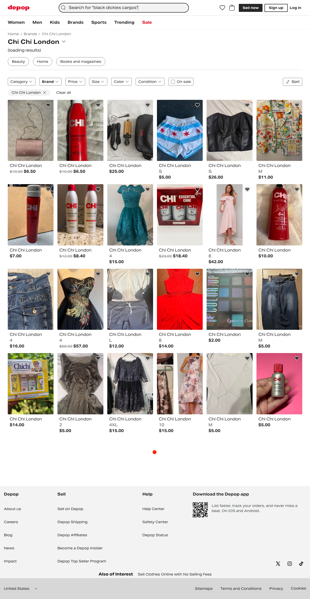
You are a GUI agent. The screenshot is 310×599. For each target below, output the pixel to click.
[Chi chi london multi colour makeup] (229, 299)
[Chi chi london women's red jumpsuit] (180, 299)
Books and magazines (80, 61)
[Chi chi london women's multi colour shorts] (180, 130)
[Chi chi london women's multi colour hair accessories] (130, 130)
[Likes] (222, 7)
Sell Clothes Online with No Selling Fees (175, 574)
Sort (296, 81)
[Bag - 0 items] (232, 7)
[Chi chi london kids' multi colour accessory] (31, 383)
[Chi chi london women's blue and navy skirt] (279, 299)
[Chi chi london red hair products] (80, 130)
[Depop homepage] (19, 8)
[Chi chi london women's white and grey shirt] (229, 383)
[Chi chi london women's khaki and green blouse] (80, 383)
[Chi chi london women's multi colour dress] (80, 299)
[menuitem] (16, 22)
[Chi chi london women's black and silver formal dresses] (130, 383)
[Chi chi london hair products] (180, 214)
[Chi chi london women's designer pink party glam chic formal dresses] (229, 214)
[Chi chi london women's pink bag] (31, 130)
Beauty (18, 61)
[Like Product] (48, 105)
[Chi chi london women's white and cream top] (130, 299)
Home (42, 61)
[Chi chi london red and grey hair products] (279, 383)
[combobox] (124, 8)
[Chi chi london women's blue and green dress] (130, 214)
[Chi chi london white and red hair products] (80, 214)
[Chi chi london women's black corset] (229, 130)
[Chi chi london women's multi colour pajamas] (279, 130)
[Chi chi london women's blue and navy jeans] (31, 299)
